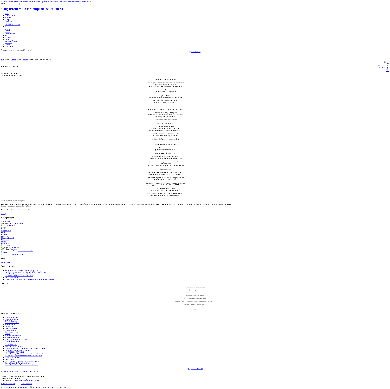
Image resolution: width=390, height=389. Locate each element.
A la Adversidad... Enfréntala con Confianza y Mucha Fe (23, 361)
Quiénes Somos (18, 223)
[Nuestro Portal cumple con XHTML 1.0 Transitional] (48, 387)
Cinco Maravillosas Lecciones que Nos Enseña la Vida (22, 274)
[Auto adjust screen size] (44, 2)
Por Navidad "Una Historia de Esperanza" (18, 350)
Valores (3, 242)
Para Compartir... (10, 330)
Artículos (13, 60)
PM (6, 253)
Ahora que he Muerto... (12, 337)
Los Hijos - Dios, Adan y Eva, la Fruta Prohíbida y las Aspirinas (25, 272)
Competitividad (6, 231)
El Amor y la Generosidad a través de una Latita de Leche (23, 356)
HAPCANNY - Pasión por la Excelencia (26, 380)
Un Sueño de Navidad (12, 357)
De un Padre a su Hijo (12, 341)
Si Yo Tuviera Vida (11, 321)
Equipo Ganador (6, 262)
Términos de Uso (26, 384)
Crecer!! (7, 334)
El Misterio (8, 343)
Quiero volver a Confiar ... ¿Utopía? (16, 339)
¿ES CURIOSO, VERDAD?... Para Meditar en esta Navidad (24, 354)
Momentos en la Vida (12, 323)
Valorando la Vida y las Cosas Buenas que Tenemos (21, 270)
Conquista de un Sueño (25, 251)
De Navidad (5, 243)
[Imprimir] (381, 66)
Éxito (3, 232)
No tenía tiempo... (10, 324)
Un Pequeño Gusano (11, 317)
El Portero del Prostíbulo (13, 335)
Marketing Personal (7, 238)
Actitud (3, 227)
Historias (25, 60)
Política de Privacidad (8, 384)
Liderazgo (4, 236)
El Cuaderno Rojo (11, 345)
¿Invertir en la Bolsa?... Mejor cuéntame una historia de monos (25, 348)
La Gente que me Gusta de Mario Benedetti (19, 276)
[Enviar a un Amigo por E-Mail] (386, 66)
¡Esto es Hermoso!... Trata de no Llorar (17, 363)
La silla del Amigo (11, 328)
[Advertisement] (195, 56)
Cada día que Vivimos (12, 277)
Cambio (3, 229)
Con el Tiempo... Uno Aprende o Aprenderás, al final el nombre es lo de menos (30, 279)
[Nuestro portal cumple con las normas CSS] (15, 387)
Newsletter (13, 249)
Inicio (2, 60)
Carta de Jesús (9, 359)
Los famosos (9, 326)
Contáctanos (15, 247)
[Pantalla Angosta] (10, 2)
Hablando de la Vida (11, 319)
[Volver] (3, 214)
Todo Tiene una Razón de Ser (14, 346)
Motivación (5, 240)
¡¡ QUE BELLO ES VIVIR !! (14, 352)
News (8, 245)
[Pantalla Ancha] (27, 2)
